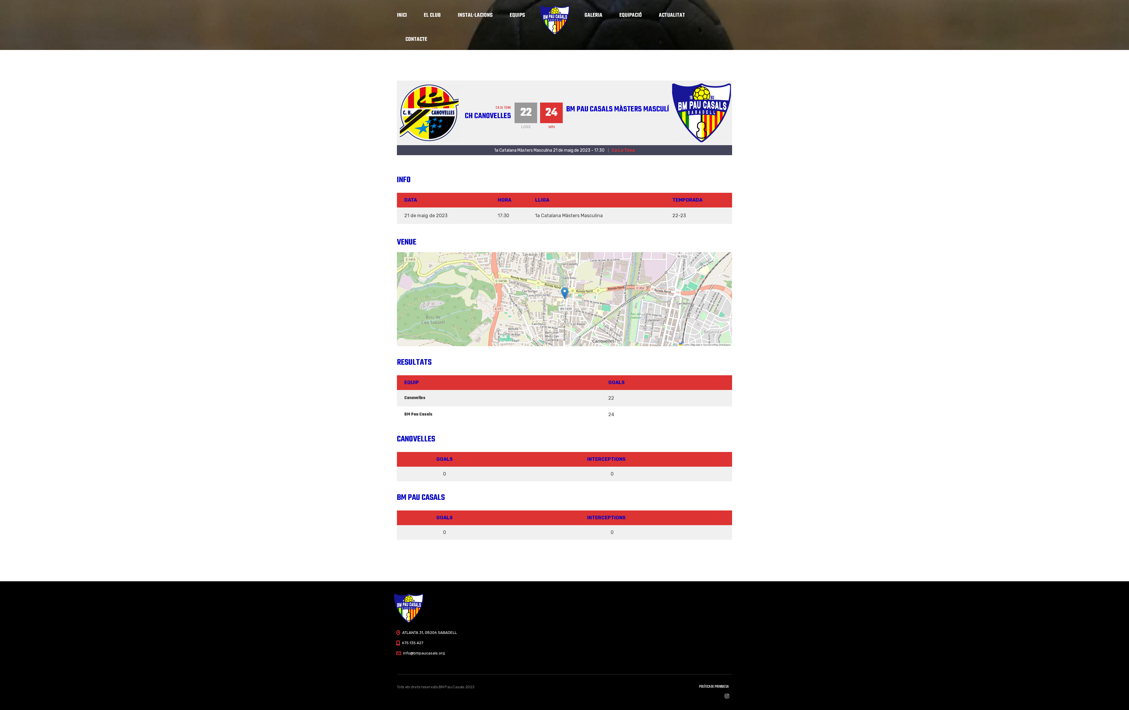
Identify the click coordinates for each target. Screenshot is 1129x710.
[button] (564, 293)
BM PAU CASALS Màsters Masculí (617, 109)
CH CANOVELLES (488, 116)
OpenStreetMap (710, 344)
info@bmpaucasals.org (424, 653)
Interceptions (606, 459)
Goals (444, 459)
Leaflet (685, 344)
